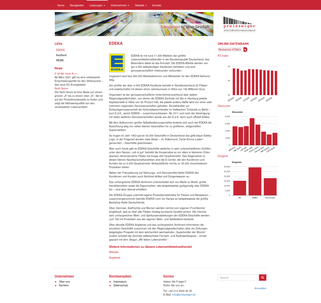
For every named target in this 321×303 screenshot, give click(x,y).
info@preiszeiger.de (184, 294)
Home (60, 5)
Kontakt (156, 5)
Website (114, 252)
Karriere (64, 285)
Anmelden (260, 288)
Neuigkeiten (77, 5)
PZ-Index (223, 55)
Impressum (120, 281)
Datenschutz (121, 285)
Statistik (140, 5)
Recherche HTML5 (229, 49)
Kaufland (61, 55)
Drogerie (223, 156)
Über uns (64, 281)
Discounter (224, 106)
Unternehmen (119, 5)
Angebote (114, 257)
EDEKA (60, 50)
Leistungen (96, 5)
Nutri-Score (61, 88)
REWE (60, 60)
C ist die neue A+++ (66, 73)
